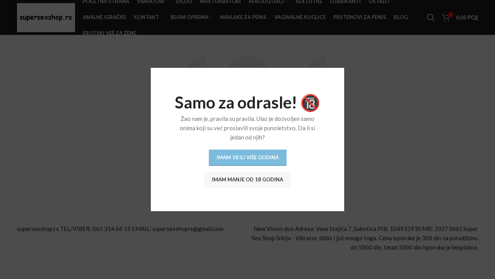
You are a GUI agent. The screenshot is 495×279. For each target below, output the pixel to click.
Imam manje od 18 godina (247, 179)
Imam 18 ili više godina (248, 157)
